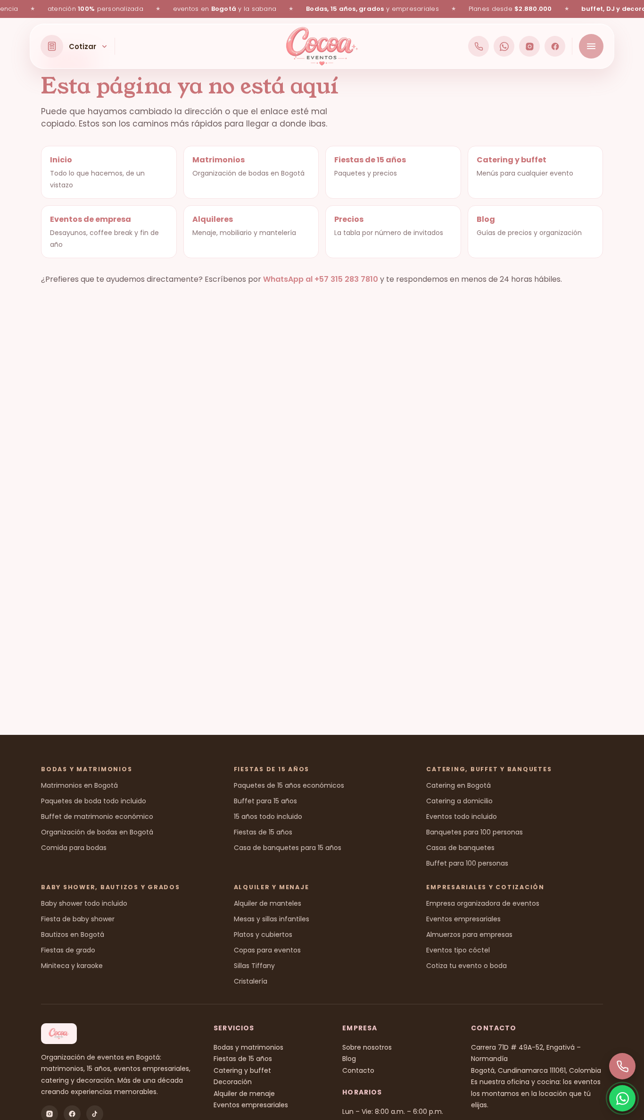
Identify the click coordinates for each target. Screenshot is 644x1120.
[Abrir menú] (591, 46)
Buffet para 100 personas (467, 863)
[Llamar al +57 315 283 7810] (478, 46)
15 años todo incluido (268, 816)
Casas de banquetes (460, 847)
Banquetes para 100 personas (474, 832)
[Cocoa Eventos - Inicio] (322, 46)
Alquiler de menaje (244, 1093)
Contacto (358, 1070)
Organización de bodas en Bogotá (97, 832)
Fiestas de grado (68, 950)
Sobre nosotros (367, 1047)
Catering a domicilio (459, 801)
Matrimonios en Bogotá (79, 785)
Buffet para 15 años (265, 801)
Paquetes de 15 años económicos (289, 785)
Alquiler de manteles (267, 903)
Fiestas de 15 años (263, 832)
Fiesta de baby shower (78, 919)
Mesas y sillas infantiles (271, 919)
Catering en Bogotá (458, 785)
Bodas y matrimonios (248, 1047)
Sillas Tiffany (254, 965)
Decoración (233, 1081)
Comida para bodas (74, 847)
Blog (349, 1058)
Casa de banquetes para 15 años (287, 847)
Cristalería (250, 981)
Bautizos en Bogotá (72, 934)
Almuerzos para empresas (469, 934)
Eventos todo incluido (461, 816)
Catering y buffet (242, 1070)
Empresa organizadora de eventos (482, 903)
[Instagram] (529, 46)
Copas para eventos (267, 950)
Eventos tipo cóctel (458, 950)
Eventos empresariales (463, 919)
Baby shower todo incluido (84, 903)
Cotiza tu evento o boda (466, 965)
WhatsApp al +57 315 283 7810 (320, 279)
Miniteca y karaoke (72, 965)
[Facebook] (555, 46)
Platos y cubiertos (263, 934)
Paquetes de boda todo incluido (93, 801)
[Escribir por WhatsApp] (504, 46)
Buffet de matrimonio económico (97, 816)
